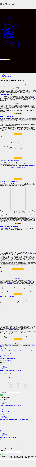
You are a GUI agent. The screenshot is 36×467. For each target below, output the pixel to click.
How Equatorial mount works (8, 36)
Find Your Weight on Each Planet (9, 11)
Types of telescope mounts (8, 37)
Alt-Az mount (8, 283)
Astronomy (3, 15)
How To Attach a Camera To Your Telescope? (9, 437)
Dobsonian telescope (6, 228)
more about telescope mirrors (21, 215)
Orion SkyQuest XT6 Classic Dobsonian (9, 160)
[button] (0, 58)
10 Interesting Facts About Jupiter (11, 42)
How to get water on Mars (9, 40)
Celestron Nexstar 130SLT (29, 281)
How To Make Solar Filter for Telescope (8, 428)
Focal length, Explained (7, 35)
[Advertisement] (18, 67)
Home (3, 9)
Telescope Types (6, 30)
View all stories (27, 382)
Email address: (2, 390)
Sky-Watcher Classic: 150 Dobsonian (9, 226)
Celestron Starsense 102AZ (7, 297)
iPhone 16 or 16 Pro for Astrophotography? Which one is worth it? (14, 419)
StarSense (12, 275)
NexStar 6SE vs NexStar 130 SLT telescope (11, 25)
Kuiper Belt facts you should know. (9, 22)
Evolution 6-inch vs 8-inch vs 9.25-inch (10, 24)
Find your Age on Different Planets (9, 14)
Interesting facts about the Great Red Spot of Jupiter (14, 44)
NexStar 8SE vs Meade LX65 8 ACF (10, 28)
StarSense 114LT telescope (24, 274)
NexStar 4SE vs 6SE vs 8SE (8, 26)
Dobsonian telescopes (14, 300)
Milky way (5, 54)
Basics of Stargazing (5, 29)
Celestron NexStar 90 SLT (6, 94)
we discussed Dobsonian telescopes (9, 163)
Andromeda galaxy (30, 217)
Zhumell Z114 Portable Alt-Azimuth (8, 181)
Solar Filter (3, 425)
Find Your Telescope (7, 13)
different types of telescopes (5, 119)
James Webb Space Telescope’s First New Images (12, 18)
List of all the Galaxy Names (10, 50)
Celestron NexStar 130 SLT (7, 137)
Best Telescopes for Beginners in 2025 (8, 377)
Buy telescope (23, 350)
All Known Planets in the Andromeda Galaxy (12, 51)
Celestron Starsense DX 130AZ (7, 272)
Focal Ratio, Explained (7, 33)
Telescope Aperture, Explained (9, 32)
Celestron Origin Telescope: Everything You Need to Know (12, 445)
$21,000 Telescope (7, 27)
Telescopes (4, 23)
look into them (20, 302)
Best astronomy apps (7, 16)
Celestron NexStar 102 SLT (7, 116)
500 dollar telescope (5, 350)
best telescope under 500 (17, 350)
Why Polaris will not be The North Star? (10, 17)
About (3, 56)
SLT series (16, 282)
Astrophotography (4, 367)
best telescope (10, 350)
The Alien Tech (7, 3)
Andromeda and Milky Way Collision (11, 52)
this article (32, 97)
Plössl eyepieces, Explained (8, 34)
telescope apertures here (30, 165)
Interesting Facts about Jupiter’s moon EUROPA (11, 19)
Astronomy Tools (4, 10)
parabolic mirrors (32, 253)
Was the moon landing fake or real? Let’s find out (10, 370)
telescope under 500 (29, 350)
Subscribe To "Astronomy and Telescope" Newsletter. (9, 389)
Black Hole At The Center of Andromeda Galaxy (13, 53)
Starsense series (22, 299)
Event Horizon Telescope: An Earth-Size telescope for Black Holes (15, 20)
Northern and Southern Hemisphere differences (12, 21)
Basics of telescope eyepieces (9, 31)
